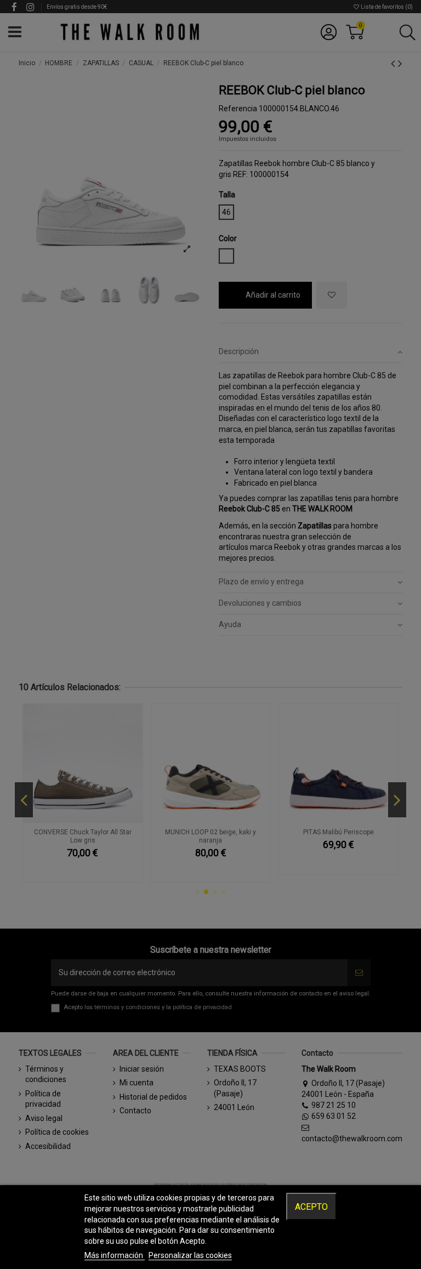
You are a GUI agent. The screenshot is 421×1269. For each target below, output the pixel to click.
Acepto (311, 1207)
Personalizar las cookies (190, 1255)
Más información (114, 1255)
